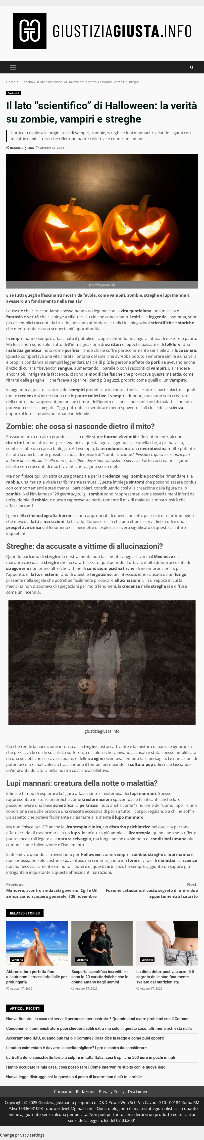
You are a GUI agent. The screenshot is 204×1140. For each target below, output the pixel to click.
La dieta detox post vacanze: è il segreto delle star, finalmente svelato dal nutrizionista (167, 943)
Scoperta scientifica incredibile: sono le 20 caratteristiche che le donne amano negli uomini (102, 943)
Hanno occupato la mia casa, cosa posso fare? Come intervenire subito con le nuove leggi (86, 1067)
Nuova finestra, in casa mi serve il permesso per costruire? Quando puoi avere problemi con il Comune (98, 1018)
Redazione (86, 1091)
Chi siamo (63, 1091)
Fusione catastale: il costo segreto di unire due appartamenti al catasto (152, 890)
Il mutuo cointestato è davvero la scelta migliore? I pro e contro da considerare (76, 1047)
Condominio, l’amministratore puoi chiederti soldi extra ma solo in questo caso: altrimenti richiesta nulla (99, 1028)
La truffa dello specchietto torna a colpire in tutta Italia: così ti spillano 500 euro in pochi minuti (90, 1057)
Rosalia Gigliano (22, 148)
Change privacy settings (22, 1135)
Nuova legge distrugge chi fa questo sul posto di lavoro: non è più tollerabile (74, 1077)
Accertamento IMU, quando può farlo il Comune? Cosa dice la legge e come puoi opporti (85, 1038)
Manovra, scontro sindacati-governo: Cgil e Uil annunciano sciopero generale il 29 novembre (52, 890)
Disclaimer (138, 1091)
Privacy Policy (111, 1091)
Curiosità (13, 93)
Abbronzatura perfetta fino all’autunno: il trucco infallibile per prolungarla (37, 943)
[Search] (191, 67)
